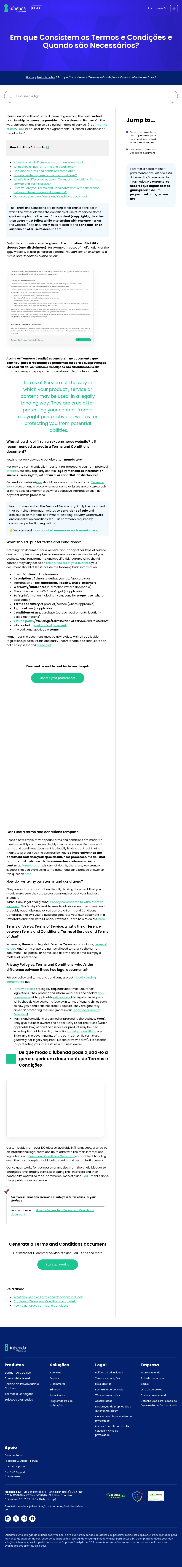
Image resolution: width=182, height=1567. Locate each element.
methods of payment (50, 625)
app (39, 482)
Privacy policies (24, 989)
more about (65, 530)
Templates (29, 865)
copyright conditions (81, 1031)
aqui (43, 1546)
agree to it (44, 645)
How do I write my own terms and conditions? (45, 175)
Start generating (57, 1264)
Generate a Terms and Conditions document (143, 151)
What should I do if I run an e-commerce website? (48, 162)
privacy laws (62, 997)
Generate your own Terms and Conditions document (50, 196)
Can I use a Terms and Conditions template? (45, 1301)
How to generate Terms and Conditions (41, 1306)
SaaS (86, 1176)
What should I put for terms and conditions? (44, 167)
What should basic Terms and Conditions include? (48, 1297)
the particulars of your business (68, 563)
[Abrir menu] (174, 8)
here (28, 874)
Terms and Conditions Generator (51, 1156)
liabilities (12, 471)
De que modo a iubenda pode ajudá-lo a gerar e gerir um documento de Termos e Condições (144, 137)
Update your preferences (58, 678)
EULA (20, 129)
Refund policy (24, 621)
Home (30, 77)
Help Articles (46, 77)
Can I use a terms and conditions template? (44, 171)
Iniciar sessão (157, 8)
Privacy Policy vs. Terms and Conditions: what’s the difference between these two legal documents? (57, 190)
